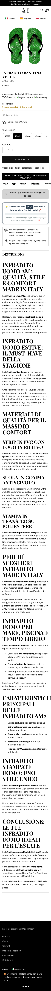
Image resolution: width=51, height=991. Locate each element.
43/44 (27, 136)
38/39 (7, 136)
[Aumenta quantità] (12, 150)
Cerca (5, 941)
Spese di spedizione (12, 167)
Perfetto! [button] (25, 986)
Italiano (5, 970)
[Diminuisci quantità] (4, 150)
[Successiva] (47, 3)
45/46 (38, 136)
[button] (9, 980)
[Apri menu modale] (3, 10)
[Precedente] (4, 3)
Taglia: (8, 130)
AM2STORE (8, 81)
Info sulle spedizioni (11, 950)
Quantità (6, 144)
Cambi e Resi (8, 955)
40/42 (17, 136)
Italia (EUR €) (20, 970)
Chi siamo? (7, 960)
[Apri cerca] (41, 10)
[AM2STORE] (25, 10)
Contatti (6, 946)
